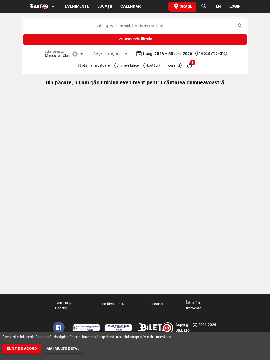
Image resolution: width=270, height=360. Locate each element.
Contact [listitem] (156, 304)
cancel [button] (75, 54)
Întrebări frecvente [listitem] (193, 305)
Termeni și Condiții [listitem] (63, 305)
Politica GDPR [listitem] (113, 304)
